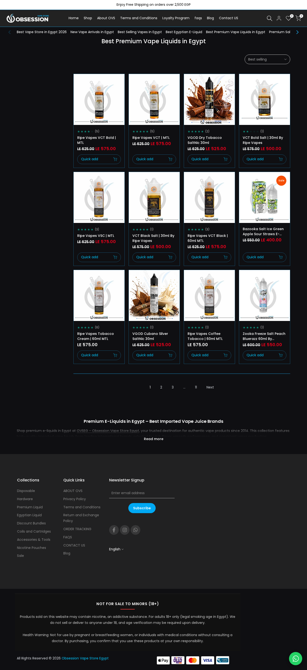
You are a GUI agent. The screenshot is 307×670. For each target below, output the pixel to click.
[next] (295, 32)
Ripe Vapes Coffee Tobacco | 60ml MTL (205, 336)
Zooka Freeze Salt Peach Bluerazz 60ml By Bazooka (264, 336)
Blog (66, 553)
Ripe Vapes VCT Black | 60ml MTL (208, 238)
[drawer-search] (269, 18)
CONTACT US (74, 545)
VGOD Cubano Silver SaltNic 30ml (150, 336)
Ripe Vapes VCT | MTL (151, 137)
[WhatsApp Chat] (295, 658)
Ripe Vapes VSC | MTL (95, 235)
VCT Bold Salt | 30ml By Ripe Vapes (263, 140)
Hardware (25, 499)
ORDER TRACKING (77, 529)
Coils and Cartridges (34, 531)
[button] (79, 82)
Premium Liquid (30, 507)
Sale (20, 555)
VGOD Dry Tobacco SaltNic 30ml (205, 140)
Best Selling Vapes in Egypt (140, 32)
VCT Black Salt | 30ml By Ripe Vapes (153, 238)
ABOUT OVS (73, 490)
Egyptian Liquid (29, 515)
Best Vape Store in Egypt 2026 (42, 32)
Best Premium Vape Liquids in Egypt (235, 32)
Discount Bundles (31, 523)
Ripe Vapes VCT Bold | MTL (96, 140)
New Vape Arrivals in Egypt (92, 32)
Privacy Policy (74, 499)
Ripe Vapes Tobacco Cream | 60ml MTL (95, 336)
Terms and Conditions (81, 507)
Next (210, 387)
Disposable (26, 490)
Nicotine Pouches (31, 547)
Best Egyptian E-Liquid (184, 32)
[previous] (12, 32)
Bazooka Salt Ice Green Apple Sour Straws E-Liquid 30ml (263, 232)
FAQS (67, 537)
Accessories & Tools (33, 539)
